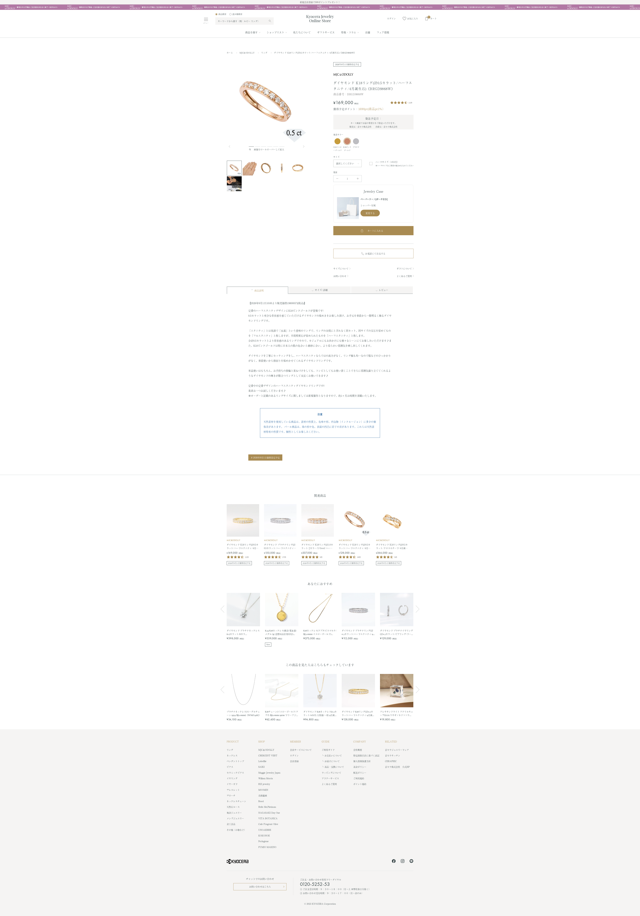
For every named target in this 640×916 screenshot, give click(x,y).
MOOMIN (263, 789)
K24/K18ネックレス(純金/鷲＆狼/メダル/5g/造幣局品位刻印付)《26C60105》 (281, 632)
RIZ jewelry (264, 784)
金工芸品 (231, 824)
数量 (335, 172)
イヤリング (232, 778)
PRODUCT (233, 741)
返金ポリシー (359, 766)
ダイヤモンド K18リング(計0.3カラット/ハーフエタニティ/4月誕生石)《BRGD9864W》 (358, 713)
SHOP (261, 741)
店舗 (367, 32)
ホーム (230, 52)
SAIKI (261, 766)
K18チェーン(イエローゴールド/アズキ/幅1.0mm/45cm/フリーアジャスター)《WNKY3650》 (281, 713)
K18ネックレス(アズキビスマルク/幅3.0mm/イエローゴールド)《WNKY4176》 (319, 632)
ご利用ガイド (328, 749)
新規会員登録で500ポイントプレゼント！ (320, 2)
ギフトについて (404, 268)
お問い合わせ (339, 276)
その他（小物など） (236, 829)
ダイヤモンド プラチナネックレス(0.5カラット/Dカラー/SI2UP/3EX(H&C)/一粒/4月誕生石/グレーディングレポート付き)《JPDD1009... (243, 632)
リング (264, 52)
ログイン (294, 755)
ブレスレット (233, 789)
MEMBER (295, 741)
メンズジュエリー (235, 818)
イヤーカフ (232, 784)
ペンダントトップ (235, 761)
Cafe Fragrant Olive (268, 824)
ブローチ (231, 795)
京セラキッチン (392, 755)
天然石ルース (233, 806)
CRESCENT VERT (267, 755)
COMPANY (359, 741)
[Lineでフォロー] (411, 861)
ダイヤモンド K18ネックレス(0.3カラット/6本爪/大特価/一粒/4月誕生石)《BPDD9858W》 (320, 713)
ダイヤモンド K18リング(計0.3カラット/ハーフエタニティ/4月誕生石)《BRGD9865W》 (354, 546)
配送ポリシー (359, 772)
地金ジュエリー (234, 812)
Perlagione (263, 841)
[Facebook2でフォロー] (394, 861)
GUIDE (326, 741)
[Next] (304, 146)
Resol (261, 801)
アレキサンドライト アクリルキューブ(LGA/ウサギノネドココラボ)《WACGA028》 (396, 713)
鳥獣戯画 (262, 795)
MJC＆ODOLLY (266, 749)
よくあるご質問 (404, 276)
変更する (370, 213)
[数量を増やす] (358, 178)
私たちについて (302, 32)
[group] (320, 7)
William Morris (265, 778)
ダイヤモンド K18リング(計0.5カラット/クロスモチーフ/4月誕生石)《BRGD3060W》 (392, 546)
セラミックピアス (235, 772)
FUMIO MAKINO (267, 847)
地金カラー (338, 134)
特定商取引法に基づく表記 (366, 755)
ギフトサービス (326, 32)
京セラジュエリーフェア (397, 749)
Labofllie (262, 761)
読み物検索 (237, 14)
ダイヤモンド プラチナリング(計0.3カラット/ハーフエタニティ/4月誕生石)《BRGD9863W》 (357, 632)
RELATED (391, 741)
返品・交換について (334, 766)
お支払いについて (333, 755)
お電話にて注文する (375, 253)
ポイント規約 (359, 784)
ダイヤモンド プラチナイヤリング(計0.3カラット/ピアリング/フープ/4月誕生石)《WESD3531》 (396, 632)
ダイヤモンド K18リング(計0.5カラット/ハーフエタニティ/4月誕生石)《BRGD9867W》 (242, 546)
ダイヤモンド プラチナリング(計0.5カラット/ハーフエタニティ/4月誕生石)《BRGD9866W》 (280, 546)
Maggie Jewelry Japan (269, 772)
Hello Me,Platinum (267, 806)
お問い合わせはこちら (260, 886)
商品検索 (222, 14)
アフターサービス (330, 778)
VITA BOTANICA (268, 818)
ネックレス (232, 755)
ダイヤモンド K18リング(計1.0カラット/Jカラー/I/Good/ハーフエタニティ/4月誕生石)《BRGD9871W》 (317, 546)
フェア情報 (383, 32)
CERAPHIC (391, 761)
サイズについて (340, 268)
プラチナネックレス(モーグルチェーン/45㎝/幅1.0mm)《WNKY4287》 (243, 713)
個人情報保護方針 (362, 761)
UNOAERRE (264, 829)
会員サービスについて (301, 749)
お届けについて (332, 761)
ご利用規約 (358, 778)
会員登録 (294, 761)
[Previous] (230, 146)
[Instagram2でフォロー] (402, 861)
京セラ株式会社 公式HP (397, 766)
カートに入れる (375, 230)
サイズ (336, 156)
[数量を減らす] (337, 178)
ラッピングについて (331, 772)
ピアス (230, 766)
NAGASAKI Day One (269, 812)
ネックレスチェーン (236, 801)
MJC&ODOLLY (247, 52)
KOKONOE (264, 835)
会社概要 (357, 749)
